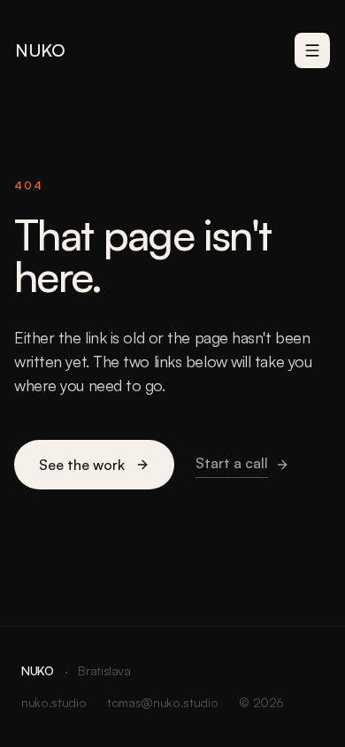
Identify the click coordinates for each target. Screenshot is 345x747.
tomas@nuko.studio (162, 702)
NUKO (40, 50)
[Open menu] (312, 50)
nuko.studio (53, 702)
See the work (82, 465)
